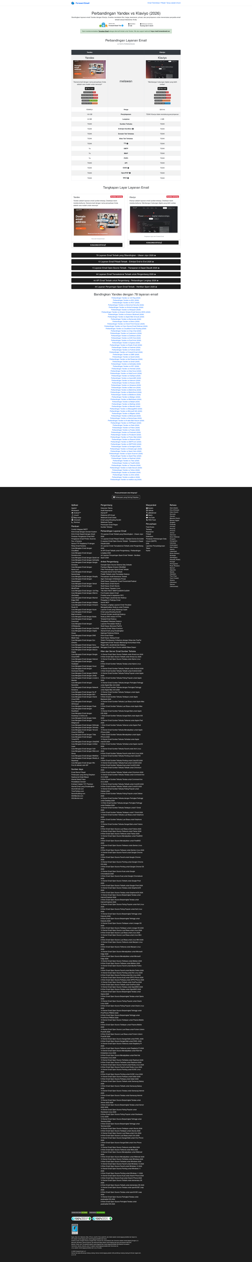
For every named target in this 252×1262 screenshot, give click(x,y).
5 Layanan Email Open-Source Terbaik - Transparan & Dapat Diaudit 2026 (125, 267)
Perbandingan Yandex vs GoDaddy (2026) (126, 364)
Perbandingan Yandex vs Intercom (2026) (126, 380)
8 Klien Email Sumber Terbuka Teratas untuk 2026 (121, 665)
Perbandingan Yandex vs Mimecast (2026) (126, 416)
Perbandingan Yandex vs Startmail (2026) (126, 458)
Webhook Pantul (106, 522)
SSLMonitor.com (77, 798)
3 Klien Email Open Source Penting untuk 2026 (122, 867)
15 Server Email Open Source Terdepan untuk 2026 (121, 924)
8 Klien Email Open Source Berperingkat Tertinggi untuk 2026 (120, 919)
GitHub (150, 510)
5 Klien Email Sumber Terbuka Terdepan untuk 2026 (119, 698)
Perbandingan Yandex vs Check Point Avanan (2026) (126, 324)
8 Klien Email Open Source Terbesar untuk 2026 (122, 850)
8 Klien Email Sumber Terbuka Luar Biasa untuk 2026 (121, 820)
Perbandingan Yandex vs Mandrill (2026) (126, 406)
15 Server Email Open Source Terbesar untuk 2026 (121, 846)
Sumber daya (77, 769)
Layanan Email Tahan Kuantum (112, 628)
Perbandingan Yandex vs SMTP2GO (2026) (126, 444)
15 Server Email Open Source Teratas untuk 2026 (120, 660)
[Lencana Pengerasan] (74, 1229)
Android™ (77, 513)
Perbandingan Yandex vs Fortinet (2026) (126, 350)
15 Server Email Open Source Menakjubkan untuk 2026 (122, 837)
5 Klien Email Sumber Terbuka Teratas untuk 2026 (121, 780)
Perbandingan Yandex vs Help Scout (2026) (126, 371)
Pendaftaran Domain (78, 782)
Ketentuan (149, 536)
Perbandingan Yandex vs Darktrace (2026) (126, 335)
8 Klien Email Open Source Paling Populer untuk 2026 (121, 910)
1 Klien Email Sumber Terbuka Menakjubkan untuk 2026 (121, 735)
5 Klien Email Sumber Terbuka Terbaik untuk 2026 (122, 772)
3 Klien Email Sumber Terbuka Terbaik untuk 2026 (121, 671)
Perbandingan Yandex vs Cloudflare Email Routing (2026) (126, 328)
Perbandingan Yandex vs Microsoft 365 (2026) (126, 411)
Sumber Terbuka (106, 527)
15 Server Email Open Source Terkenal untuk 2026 (121, 831)
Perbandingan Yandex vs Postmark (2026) (126, 432)
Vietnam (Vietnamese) (174, 585)
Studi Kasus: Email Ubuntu (110, 586)
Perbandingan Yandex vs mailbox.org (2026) (126, 479)
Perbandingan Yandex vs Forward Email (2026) (126, 352)
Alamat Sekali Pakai (78, 779)
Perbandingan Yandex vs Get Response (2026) (126, 359)
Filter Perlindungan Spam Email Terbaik (115, 569)
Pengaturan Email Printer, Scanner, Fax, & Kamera (83, 540)
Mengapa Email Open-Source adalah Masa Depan (118, 647)
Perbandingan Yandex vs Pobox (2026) (126, 427)
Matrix (150, 515)
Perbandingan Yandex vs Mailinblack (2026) (126, 399)
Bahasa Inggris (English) (174, 521)
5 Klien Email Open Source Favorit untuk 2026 (121, 858)
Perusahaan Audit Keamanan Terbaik (114, 576)
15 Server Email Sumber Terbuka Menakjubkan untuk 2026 (121, 731)
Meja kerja (77, 517)
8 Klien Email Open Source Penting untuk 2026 (121, 975)
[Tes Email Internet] (102, 1218)
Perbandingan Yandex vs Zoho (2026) (126, 475)
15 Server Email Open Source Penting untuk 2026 (122, 863)
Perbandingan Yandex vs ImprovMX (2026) (126, 378)
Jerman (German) (173, 534)
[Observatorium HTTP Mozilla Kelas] (90, 100)
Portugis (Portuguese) (174, 563)
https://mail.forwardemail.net (160, 31)
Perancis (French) (172, 530)
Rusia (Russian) (175, 566)
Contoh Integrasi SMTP (79, 529)
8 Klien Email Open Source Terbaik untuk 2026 (121, 657)
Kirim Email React (107, 635)
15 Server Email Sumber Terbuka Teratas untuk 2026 (122, 775)
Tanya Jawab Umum (173, 3)
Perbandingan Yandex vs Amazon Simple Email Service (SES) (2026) (126, 312)
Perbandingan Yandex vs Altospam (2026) (126, 309)
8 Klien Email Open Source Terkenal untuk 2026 (120, 833)
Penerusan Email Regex (109, 524)
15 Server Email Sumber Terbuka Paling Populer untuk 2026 (122, 674)
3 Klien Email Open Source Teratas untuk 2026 (122, 892)
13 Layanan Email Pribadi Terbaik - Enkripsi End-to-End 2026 (125, 261)
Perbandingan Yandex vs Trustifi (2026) (126, 463)
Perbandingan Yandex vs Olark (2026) (126, 425)
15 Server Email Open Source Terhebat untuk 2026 (122, 1060)
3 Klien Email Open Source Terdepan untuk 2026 (122, 928)
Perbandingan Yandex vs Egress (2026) (126, 343)
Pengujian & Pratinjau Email (110, 600)
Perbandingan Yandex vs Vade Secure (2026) (126, 468)
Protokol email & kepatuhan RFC (112, 595)
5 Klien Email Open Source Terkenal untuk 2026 (119, 1149)
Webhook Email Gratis (108, 517)
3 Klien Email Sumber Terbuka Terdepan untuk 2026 (122, 812)
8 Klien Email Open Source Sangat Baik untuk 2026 (121, 1041)
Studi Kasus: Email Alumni (110, 583)
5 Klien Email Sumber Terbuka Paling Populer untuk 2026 (121, 679)
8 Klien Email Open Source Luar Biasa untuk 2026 (121, 829)
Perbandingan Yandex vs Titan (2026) (126, 460)
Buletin (150, 508)
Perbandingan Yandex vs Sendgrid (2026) (126, 446)
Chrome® (77, 520)
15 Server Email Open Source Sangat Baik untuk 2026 (122, 1039)
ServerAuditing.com (78, 793)
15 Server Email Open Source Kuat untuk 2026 (118, 872)
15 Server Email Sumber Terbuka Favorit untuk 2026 (121, 750)
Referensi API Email (108, 515)
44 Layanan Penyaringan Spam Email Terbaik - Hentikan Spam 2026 (125, 286)
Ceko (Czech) (174, 512)
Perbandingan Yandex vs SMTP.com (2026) (126, 442)
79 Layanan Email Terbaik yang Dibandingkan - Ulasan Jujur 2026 (125, 255)
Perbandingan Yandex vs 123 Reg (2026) (126, 298)
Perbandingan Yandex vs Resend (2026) (126, 439)
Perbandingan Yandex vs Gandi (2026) (126, 357)
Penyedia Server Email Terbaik (111, 572)
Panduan (75, 526)
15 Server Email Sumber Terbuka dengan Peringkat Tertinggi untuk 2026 (122, 683)
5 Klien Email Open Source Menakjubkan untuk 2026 (120, 957)
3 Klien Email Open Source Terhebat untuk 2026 (121, 1161)
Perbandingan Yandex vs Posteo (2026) (126, 430)
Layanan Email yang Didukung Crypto (114, 609)
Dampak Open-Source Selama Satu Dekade (116, 565)
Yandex (89, 58)
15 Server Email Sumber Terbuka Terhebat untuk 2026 (120, 740)
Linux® (76, 515)
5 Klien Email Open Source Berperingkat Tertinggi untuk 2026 (120, 1125)
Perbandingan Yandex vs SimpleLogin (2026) (126, 449)
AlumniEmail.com (77, 789)
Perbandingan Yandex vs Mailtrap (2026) (126, 404)
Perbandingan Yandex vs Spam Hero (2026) (126, 451)
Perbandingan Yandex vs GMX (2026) (126, 354)
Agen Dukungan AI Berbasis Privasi (113, 579)
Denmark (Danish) (173, 515)
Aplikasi (74, 504)
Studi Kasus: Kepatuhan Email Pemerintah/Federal (118, 581)
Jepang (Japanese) (173, 550)
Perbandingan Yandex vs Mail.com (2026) (126, 387)
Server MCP (105, 602)
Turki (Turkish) (174, 578)
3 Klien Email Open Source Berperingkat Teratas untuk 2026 (122, 1106)
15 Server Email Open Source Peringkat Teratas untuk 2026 (119, 1198)
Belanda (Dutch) (175, 518)
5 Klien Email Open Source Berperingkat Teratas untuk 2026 (120, 900)
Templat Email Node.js (108, 619)
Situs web (90, 89)
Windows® (75, 510)
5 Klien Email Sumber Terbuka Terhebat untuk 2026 (122, 745)
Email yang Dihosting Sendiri (111, 520)
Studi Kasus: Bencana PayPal (111, 626)
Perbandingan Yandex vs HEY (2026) (126, 366)
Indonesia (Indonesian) (174, 544)
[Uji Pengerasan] (89, 92)
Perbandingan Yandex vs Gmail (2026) (126, 361)
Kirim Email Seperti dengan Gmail (83, 534)
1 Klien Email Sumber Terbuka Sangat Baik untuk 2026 (122, 716)
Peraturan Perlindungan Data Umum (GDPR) (156, 540)
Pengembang (106, 504)
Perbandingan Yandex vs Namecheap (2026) (126, 418)
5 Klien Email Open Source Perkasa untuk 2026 (120, 1079)
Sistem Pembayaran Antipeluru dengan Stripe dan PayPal (121, 640)
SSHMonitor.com (77, 796)
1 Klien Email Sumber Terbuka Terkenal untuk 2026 (121, 726)
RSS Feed (152, 520)
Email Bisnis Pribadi (78, 772)
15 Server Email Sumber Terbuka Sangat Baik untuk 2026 (121, 712)
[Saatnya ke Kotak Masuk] (127, 143)
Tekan (148, 548)
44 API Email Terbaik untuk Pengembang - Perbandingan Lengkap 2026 (125, 280)
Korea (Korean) (174, 553)
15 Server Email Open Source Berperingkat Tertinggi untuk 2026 (121, 915)
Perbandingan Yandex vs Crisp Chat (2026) (126, 331)
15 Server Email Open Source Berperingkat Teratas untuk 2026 (121, 896)
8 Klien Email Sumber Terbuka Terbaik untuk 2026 (121, 786)
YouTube (151, 517)
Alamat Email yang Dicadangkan (82, 786)
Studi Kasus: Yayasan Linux (110, 588)
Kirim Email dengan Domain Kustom (84, 532)
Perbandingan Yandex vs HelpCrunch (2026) (126, 373)
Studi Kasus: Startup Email (110, 638)
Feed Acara (150, 527)
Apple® (74, 508)
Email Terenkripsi (154, 3)
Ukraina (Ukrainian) (173, 581)
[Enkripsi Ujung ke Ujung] (128, 168)
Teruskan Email (104, 31)
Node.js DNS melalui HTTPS (111, 616)
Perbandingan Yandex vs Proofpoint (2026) (126, 435)
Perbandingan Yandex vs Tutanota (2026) (126, 465)
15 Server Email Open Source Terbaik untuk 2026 (122, 654)
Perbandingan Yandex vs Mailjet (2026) (126, 401)
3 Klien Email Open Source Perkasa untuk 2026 (122, 980)
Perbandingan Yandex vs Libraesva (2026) (126, 385)
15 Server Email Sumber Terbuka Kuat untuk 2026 (121, 763)
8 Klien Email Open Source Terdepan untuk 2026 (121, 1025)
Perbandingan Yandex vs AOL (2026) (126, 300)
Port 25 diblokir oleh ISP (79, 765)
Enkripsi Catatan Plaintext (82, 784)
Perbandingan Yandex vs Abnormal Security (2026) (126, 305)
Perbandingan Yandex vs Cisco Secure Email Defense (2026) (126, 326)
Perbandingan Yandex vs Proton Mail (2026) (126, 437)
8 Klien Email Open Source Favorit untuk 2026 (121, 1067)
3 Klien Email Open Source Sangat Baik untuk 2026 (121, 1143)
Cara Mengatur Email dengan (81, 549)
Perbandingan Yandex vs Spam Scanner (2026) (126, 453)
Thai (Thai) (173, 576)
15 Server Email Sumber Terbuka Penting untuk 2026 (121, 757)
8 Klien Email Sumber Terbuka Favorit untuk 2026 (122, 753)
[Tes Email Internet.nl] (89, 97)
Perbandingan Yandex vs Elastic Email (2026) (126, 345)
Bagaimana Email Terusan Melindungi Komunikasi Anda (120, 642)
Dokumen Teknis (106, 508)
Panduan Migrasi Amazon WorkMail (113, 567)
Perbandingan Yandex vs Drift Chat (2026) (126, 338)
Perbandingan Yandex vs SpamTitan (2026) (126, 456)
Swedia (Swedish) (173, 573)
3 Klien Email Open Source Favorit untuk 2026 (121, 1166)
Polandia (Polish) (175, 559)
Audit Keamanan (106, 510)
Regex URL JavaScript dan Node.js (113, 645)
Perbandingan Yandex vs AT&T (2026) (126, 302)
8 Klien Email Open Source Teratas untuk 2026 (121, 989)
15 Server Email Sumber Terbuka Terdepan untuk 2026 (120, 693)
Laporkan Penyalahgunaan (155, 546)
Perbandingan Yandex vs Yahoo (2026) (126, 470)
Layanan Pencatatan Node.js (111, 623)
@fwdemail (152, 513)
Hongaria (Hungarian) (173, 540)
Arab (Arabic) (174, 508)
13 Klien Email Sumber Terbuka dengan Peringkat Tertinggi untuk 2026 (121, 804)
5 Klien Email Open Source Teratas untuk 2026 (121, 1096)
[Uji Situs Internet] (81, 1218)
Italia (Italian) (174, 547)
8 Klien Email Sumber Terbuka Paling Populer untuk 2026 (122, 794)
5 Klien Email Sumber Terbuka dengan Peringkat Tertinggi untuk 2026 (121, 688)
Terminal (76, 522)
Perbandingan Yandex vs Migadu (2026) (126, 413)
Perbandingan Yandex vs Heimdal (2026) (126, 368)
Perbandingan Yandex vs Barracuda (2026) (126, 319)
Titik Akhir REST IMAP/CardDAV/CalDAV (115, 590)
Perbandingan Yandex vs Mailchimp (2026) (126, 390)
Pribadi (163, 3)
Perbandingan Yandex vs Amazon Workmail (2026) (126, 314)
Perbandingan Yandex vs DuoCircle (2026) (126, 340)
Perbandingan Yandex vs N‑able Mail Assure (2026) (126, 420)
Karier (148, 550)
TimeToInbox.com (77, 791)
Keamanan (150, 532)
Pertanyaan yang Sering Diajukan (127, 497)
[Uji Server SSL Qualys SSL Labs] (90, 103)
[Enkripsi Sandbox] (133, 129)
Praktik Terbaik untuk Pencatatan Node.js (115, 574)
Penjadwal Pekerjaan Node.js (111, 621)
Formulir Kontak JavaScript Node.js (113, 614)
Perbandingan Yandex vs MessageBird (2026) (126, 409)
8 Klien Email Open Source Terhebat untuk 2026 (121, 1062)
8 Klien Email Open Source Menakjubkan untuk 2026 (121, 841)
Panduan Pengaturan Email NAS (82, 536)
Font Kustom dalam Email (110, 593)
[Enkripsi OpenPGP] (130, 173)
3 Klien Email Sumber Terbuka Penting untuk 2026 (122, 760)
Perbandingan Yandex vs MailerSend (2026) (126, 392)
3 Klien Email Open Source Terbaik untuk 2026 (122, 885)
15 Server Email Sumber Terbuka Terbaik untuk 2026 (122, 668)
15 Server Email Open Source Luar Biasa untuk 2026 (121, 930)
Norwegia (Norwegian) (173, 556)
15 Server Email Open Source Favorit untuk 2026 (121, 853)
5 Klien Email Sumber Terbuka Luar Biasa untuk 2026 (121, 707)
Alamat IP (104, 513)
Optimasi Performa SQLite (110, 633)
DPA (147, 543)
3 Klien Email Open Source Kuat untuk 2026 (122, 877)
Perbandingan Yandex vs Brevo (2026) (126, 321)
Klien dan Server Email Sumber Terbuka (118, 651)
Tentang (149, 529)
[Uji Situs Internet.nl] (89, 95)
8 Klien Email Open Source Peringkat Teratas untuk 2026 (119, 1202)
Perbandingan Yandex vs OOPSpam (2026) (126, 423)
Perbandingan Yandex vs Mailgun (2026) (126, 397)
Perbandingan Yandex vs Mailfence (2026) (126, 394)
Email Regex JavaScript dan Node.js (113, 598)
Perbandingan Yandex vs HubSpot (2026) (126, 376)
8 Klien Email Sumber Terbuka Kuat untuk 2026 (120, 765)
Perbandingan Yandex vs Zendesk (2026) (126, 472)
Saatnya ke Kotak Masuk (80, 777)
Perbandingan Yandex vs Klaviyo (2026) (126, 383)
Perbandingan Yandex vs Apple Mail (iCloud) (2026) (126, 317)
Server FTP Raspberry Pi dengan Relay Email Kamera (83, 544)
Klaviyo (162, 58)
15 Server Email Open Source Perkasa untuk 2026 (120, 1076)
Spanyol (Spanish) (173, 569)
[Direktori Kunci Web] (128, 178)
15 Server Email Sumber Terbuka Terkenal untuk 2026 (122, 721)
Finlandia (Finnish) (173, 525)
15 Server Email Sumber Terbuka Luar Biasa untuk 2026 (122, 702)
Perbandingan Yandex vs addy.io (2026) (126, 477)
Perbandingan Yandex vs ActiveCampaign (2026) (126, 307)
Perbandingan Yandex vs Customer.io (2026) (126, 333)
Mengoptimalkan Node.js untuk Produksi (115, 607)
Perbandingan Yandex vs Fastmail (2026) (126, 347)
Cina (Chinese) (174, 510)
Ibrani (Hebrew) (175, 537)
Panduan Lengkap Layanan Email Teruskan (116, 605)
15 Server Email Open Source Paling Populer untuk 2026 (122, 905)
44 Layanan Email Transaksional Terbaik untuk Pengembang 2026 (125, 274)
